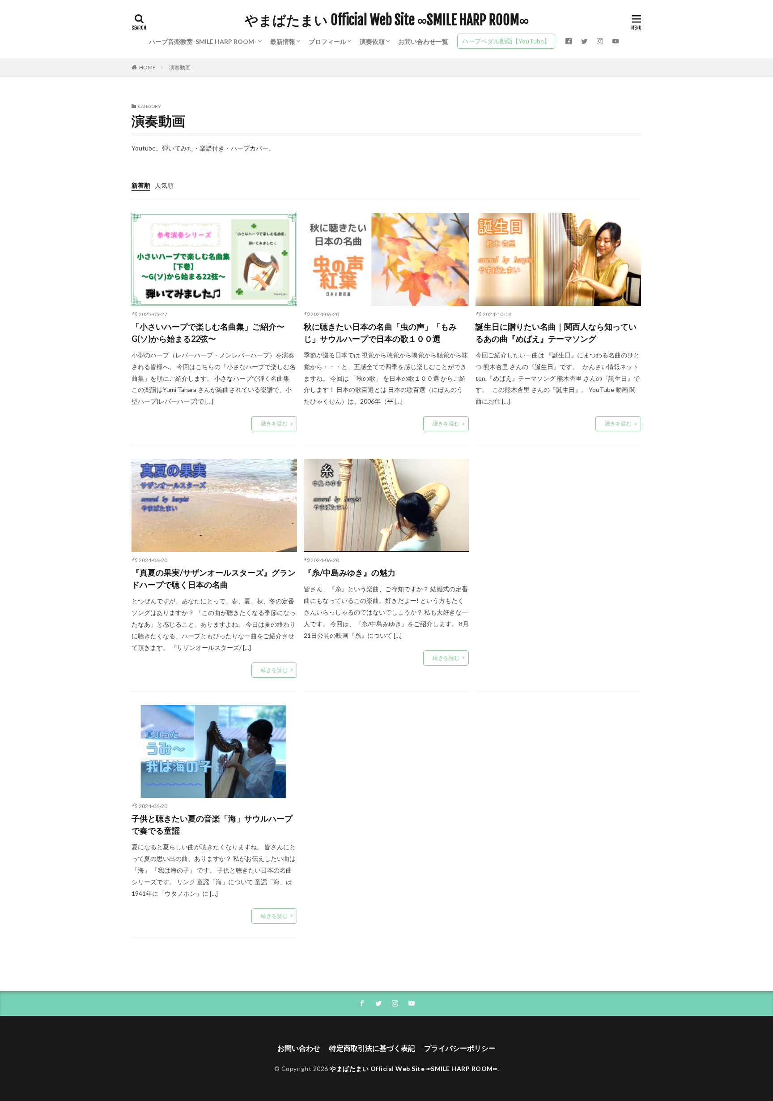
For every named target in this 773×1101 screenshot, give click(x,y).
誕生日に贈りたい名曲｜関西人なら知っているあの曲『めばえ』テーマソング (556, 333)
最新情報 (282, 41)
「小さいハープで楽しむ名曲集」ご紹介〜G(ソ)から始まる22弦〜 (208, 333)
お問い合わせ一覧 (423, 41)
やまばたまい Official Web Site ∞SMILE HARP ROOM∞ (387, 20)
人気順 (164, 185)
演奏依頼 (372, 41)
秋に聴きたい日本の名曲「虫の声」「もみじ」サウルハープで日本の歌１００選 (380, 333)
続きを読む (274, 423)
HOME (147, 67)
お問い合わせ (298, 1048)
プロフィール (327, 41)
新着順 (141, 185)
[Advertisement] (558, 545)
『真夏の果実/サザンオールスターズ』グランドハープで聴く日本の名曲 (214, 578)
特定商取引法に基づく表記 (372, 1048)
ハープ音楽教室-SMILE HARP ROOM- (203, 41)
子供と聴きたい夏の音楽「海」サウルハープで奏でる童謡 (212, 824)
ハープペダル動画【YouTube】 (506, 41)
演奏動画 (180, 67)
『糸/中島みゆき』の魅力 (349, 572)
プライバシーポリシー (460, 1048)
